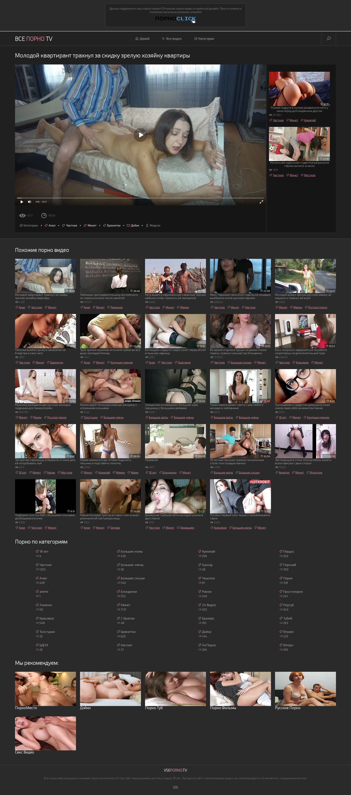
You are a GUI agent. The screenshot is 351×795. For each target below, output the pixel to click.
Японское (316, 472)
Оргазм (115, 527)
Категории (206, 38)
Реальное (116, 307)
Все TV (33, 38)
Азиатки (284, 472)
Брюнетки (113, 225)
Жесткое (309, 175)
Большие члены (114, 417)
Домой (145, 38)
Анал (52, 225)
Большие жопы (158, 417)
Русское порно (317, 307)
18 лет (283, 417)
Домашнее (187, 527)
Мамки (184, 307)
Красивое (184, 362)
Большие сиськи (241, 362)
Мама (134, 472)
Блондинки (169, 472)
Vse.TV (175, 770)
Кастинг (250, 307)
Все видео (174, 38)
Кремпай (310, 120)
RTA (175, 787)
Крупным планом (121, 362)
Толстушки (91, 417)
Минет (92, 225)
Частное (71, 225)
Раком (37, 417)
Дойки (135, 225)
